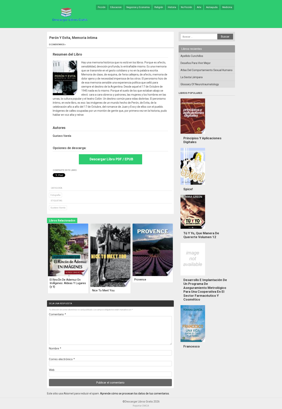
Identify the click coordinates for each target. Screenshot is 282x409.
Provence (140, 279)
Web (51, 370)
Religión (158, 7)
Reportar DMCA (141, 405)
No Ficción (186, 7)
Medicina (227, 7)
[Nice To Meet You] (110, 255)
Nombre (55, 348)
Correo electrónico (62, 359)
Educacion (116, 7)
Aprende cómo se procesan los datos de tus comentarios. (135, 393)
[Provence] (152, 250)
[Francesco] (193, 342)
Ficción (102, 7)
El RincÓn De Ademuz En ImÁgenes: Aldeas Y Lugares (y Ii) (68, 283)
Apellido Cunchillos (192, 55)
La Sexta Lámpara (192, 77)
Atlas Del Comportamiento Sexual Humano (207, 70)
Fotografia (55, 195)
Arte (199, 7)
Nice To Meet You (103, 290)
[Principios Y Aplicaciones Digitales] (193, 134)
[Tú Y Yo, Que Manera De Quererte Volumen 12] (193, 229)
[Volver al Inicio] (69, 14)
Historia (172, 7)
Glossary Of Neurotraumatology (200, 84)
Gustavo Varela (57, 208)
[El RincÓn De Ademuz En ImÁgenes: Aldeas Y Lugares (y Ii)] (68, 250)
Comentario (57, 314)
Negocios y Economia (138, 7)
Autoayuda (212, 7)
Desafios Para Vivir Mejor (196, 63)
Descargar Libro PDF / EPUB (111, 159)
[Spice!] (193, 185)
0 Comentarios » (57, 44)
